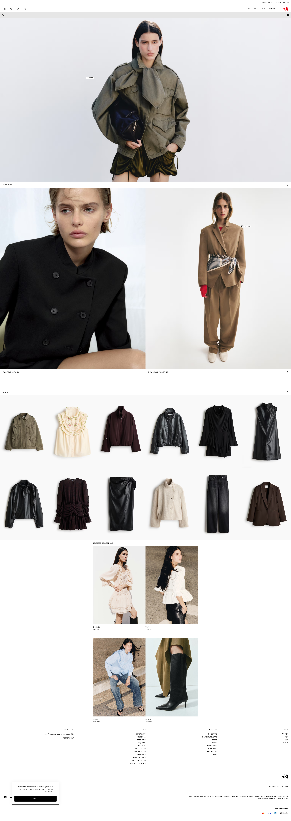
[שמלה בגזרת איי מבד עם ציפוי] (266, 431)
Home (248, 9)
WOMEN (272, 9)
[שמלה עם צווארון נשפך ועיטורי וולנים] (218, 431)
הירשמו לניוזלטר (68, 738)
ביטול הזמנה (141, 746)
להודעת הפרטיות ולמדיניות (29, 789)
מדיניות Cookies (139, 751)
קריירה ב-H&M (212, 734)
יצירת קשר (142, 743)
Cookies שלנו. (48, 791)
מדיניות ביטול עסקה (139, 760)
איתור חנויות (141, 740)
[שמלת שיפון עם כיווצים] (73, 504)
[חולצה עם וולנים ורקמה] (73, 431)
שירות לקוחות (141, 734)
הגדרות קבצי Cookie (138, 763)
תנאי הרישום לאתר (139, 757)
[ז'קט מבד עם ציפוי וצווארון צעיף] (24, 504)
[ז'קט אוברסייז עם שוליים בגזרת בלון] (170, 431)
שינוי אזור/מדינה (273, 786)
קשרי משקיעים (212, 746)
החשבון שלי (142, 737)
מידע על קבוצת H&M (209, 737)
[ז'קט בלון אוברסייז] (121, 431)
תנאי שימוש (141, 754)
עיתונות (214, 743)
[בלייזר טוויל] (266, 504)
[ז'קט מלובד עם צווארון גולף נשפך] (170, 504)
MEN (263, 9)
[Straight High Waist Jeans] (218, 504)
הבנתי (35, 799)
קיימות (214, 740)
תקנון (215, 754)
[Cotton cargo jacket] (24, 431)
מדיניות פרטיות (140, 748)
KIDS (256, 9)
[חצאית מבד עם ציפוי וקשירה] (121, 504)
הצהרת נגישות (212, 751)
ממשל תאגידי (212, 748)
